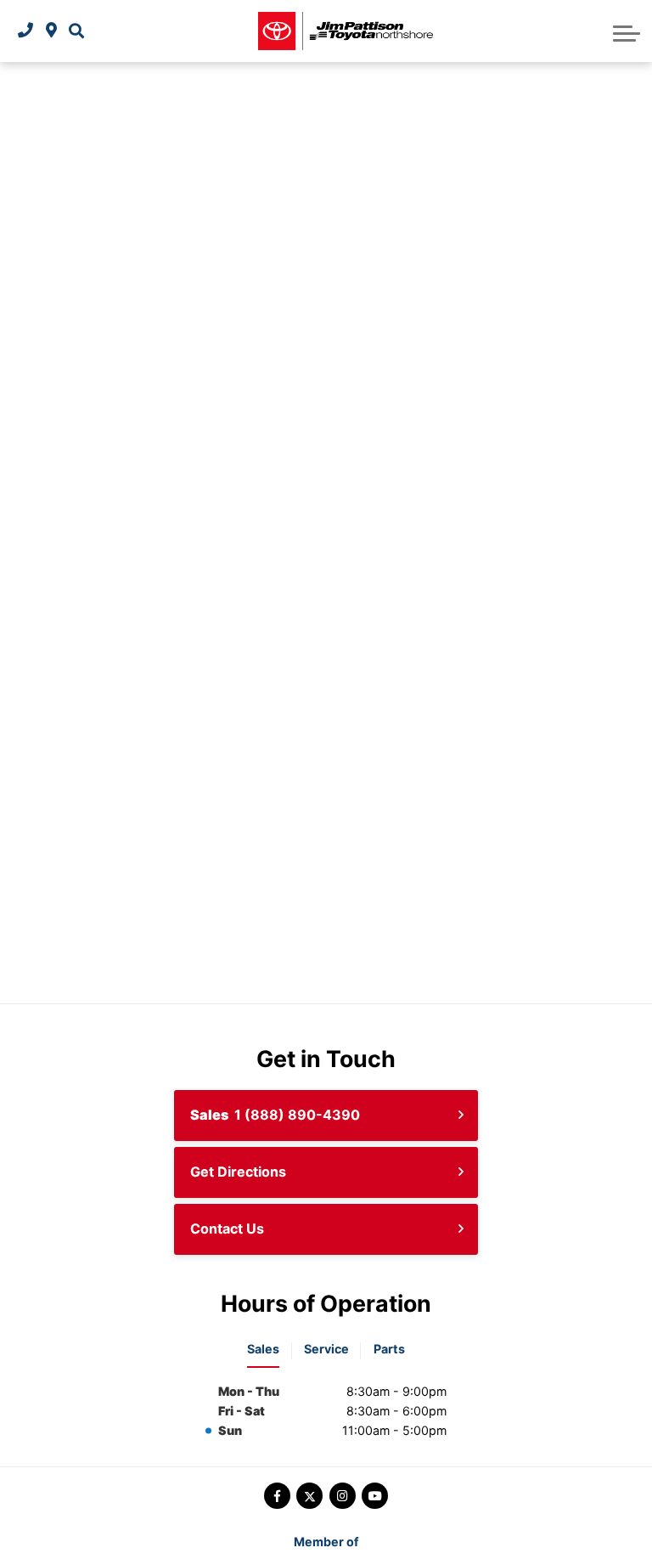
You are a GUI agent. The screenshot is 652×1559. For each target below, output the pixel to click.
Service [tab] (326, 1349)
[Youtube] (375, 1496)
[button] (76, 31)
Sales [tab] (263, 1349)
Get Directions (238, 1171)
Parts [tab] (389, 1349)
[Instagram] (342, 1496)
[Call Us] (25, 31)
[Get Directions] (51, 31)
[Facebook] (277, 1496)
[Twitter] (309, 1496)
